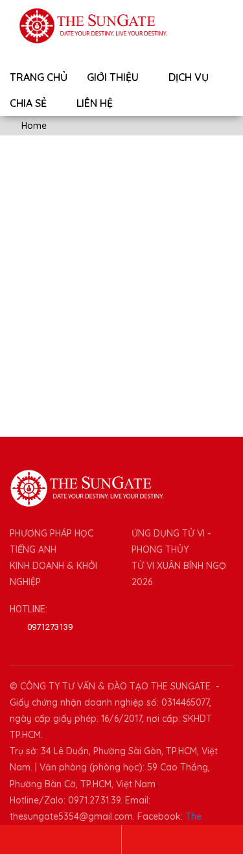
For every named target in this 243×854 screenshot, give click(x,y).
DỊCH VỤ (189, 77)
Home (33, 126)
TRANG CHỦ (38, 77)
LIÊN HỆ (94, 103)
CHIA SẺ (29, 103)
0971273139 (50, 627)
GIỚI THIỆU (114, 77)
